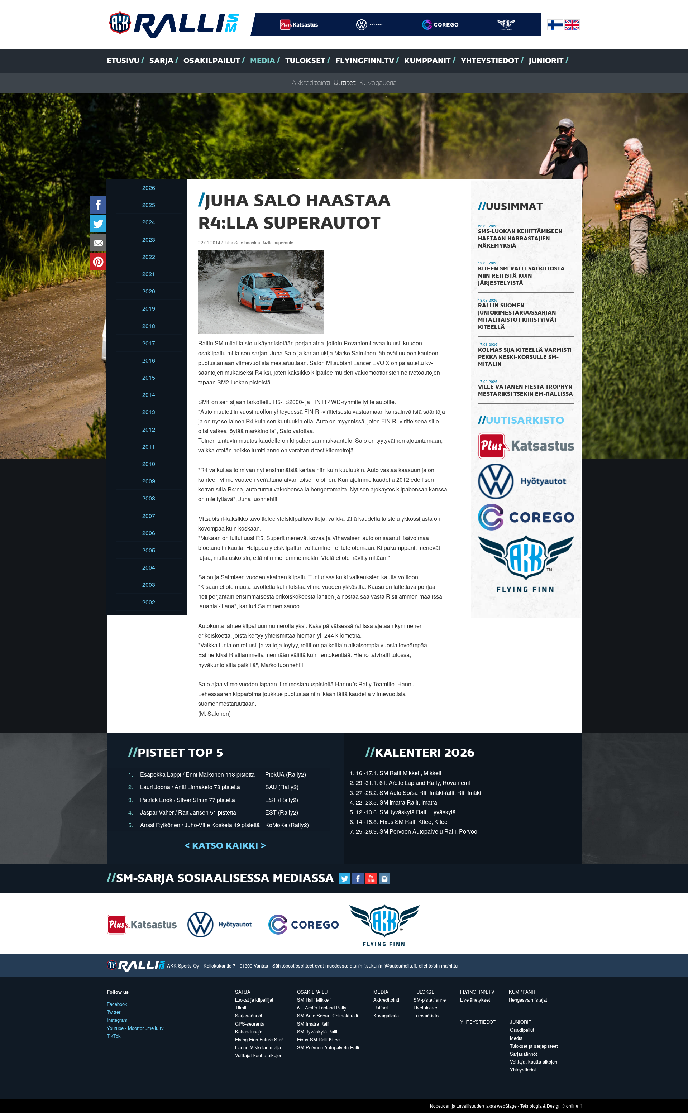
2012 (148, 429)
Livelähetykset (475, 999)
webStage (507, 1106)
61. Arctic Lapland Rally (322, 1007)
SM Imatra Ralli (313, 1023)
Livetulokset (426, 1007)
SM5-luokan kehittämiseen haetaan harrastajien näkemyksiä (520, 239)
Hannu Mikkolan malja (258, 1047)
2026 (148, 187)
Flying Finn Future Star (259, 1039)
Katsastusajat (249, 1031)
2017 (148, 343)
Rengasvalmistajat (528, 999)
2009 (148, 481)
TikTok (114, 1035)
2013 (148, 412)
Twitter (113, 1011)
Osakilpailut (211, 61)
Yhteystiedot (490, 61)
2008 (148, 498)
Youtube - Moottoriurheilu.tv (135, 1028)
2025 (148, 205)
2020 (148, 291)
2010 (148, 464)
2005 (148, 550)
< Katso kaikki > (225, 846)
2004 (148, 567)
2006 (148, 533)
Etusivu (123, 61)
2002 (148, 602)
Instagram (117, 1019)
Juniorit (546, 61)
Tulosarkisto (426, 1015)
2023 (148, 239)
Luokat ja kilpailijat (254, 999)
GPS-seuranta (249, 1023)
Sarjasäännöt (248, 1015)
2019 (148, 308)
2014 (148, 394)
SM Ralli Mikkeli (314, 999)
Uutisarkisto (525, 421)
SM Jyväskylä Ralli (317, 1031)
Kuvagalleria (378, 83)
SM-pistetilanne (430, 999)
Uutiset (345, 83)
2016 (148, 360)
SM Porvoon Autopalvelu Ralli (328, 1047)
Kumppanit (427, 61)
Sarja (161, 61)
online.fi (574, 1106)
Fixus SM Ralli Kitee (318, 1039)
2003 (148, 584)
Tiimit (241, 1007)
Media (262, 61)
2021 (148, 274)
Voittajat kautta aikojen (258, 1055)
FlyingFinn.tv (364, 61)
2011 (148, 446)
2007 (148, 516)
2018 (148, 326)
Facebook (117, 1004)
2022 (148, 257)
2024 (148, 222)
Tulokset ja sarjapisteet (534, 1045)
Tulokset (305, 61)
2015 (148, 377)
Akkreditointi (311, 83)
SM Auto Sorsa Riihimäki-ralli (327, 1015)
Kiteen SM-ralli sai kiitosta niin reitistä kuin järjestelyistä (521, 276)
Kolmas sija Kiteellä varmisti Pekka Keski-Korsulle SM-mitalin (525, 357)
